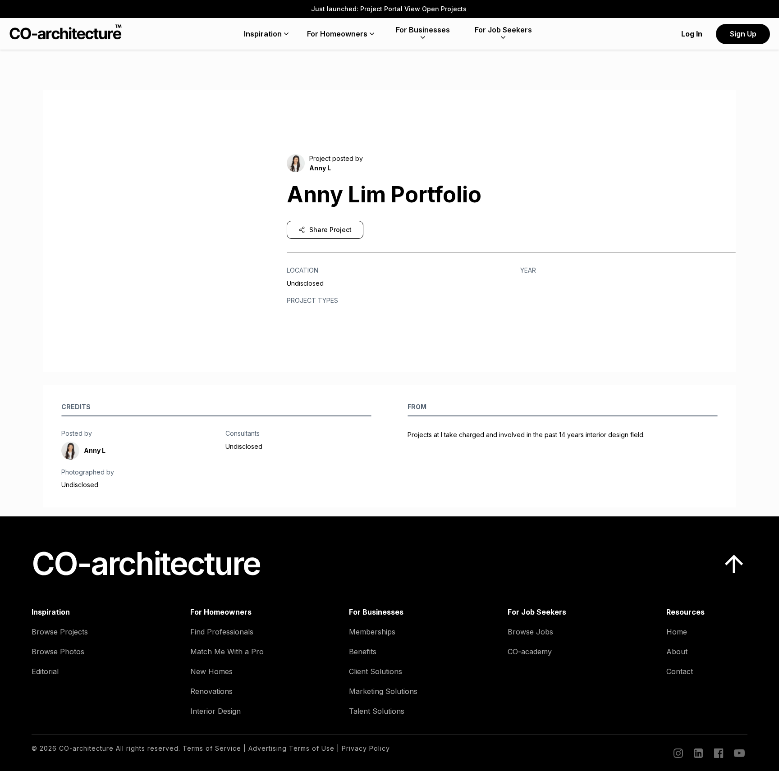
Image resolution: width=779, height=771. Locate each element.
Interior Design (215, 711)
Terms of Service (212, 748)
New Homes (211, 671)
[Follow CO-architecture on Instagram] (678, 753)
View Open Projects (436, 9)
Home (676, 631)
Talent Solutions (376, 711)
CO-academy (530, 651)
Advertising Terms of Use (291, 748)
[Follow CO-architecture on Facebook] (718, 753)
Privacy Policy (366, 748)
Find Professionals (221, 631)
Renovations (211, 691)
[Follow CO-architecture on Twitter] (738, 753)
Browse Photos (58, 651)
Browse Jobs (530, 631)
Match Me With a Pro (227, 651)
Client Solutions (375, 671)
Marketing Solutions (383, 691)
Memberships (372, 631)
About (676, 651)
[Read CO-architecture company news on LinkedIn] (698, 753)
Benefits (362, 651)
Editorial (45, 671)
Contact (679, 671)
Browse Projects (60, 631)
